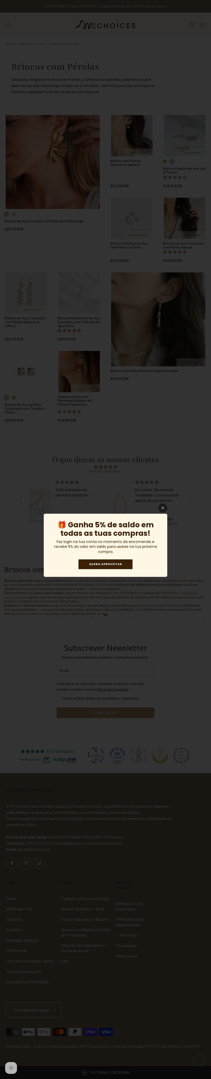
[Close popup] (162, 507)
